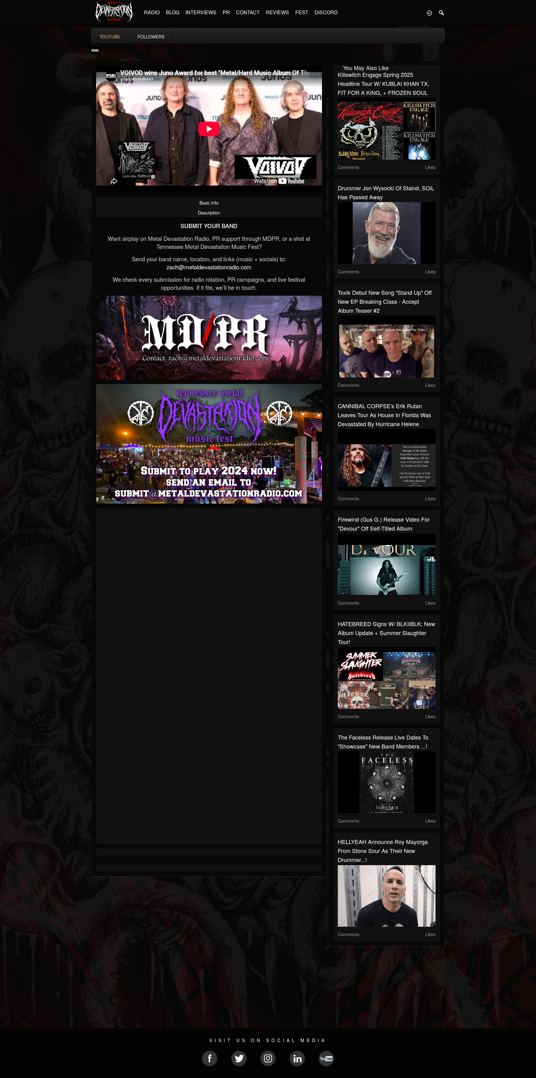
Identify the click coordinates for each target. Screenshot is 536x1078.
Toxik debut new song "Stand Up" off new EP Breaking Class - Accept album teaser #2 (385, 301)
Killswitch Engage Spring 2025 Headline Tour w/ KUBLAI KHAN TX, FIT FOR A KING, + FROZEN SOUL (383, 83)
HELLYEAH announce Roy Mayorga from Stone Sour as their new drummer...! (383, 850)
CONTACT (248, 12)
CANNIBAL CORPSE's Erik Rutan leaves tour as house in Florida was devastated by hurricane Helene (384, 415)
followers (150, 36)
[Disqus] (209, 595)
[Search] (442, 12)
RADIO (152, 12)
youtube (110, 36)
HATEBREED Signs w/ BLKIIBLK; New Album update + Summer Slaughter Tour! (386, 633)
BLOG (172, 12)
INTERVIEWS (201, 12)
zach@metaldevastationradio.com (209, 267)
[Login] (429, 12)
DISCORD (326, 12)
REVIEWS (277, 12)
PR (226, 12)
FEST (301, 12)
